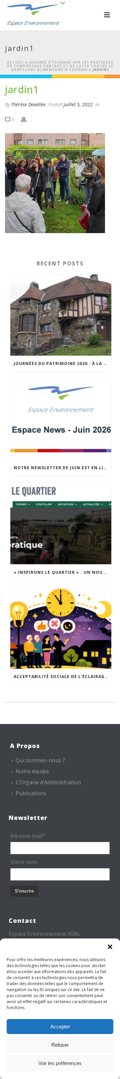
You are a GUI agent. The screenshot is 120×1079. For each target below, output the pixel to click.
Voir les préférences (60, 1063)
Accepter (60, 1026)
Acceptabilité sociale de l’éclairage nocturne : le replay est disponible (62, 676)
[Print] (27, 119)
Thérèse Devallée (28, 104)
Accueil (15, 62)
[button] (110, 946)
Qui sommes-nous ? (40, 760)
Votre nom (23, 862)
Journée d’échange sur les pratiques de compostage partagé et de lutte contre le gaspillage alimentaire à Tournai (60, 66)
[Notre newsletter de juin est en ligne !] (60, 419)
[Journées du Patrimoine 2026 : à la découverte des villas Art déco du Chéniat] (60, 315)
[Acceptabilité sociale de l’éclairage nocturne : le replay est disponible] (60, 628)
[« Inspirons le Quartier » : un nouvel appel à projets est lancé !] (60, 523)
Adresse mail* (27, 836)
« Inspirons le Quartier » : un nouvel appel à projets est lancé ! (62, 572)
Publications (31, 793)
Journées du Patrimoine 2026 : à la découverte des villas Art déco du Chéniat (62, 363)
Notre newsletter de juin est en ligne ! (62, 468)
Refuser (60, 1045)
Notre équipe (32, 771)
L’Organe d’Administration (48, 782)
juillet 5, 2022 (78, 104)
